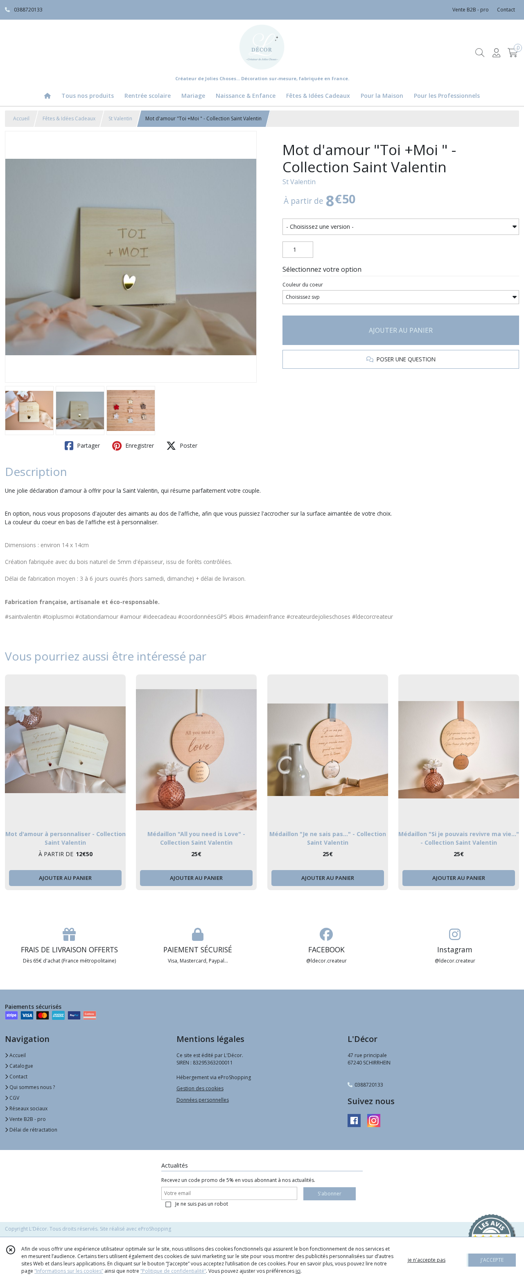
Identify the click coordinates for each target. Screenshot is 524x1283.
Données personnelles (202, 1099)
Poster (187, 445)
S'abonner (329, 1193)
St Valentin (120, 118)
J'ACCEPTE (492, 1259)
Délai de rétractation (32, 1129)
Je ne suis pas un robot (201, 1203)
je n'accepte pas (426, 1259)
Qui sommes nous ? (31, 1087)
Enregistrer (139, 445)
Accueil (21, 118)
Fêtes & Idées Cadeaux (69, 118)
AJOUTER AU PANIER (401, 330)
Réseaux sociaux (27, 1108)
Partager (87, 445)
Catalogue (20, 1065)
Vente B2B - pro (27, 1119)
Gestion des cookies (200, 1088)
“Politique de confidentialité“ (173, 1270)
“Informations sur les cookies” (68, 1270)
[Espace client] (496, 52)
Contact (506, 9)
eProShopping (154, 1228)
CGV (13, 1097)
